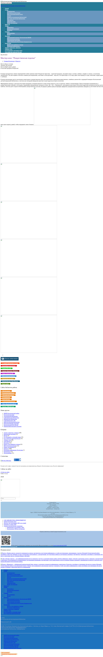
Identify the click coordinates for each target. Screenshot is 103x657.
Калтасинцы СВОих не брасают (16, 529)
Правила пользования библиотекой (16, 17)
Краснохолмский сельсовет (11, 423)
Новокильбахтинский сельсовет (12, 426)
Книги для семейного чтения (15, 44)
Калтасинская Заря (9, 415)
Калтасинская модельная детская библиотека (13, 5)
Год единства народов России (13, 52)
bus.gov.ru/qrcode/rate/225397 (60, 545)
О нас (6, 10)
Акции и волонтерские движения (13, 526)
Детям (6, 26)
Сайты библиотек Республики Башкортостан (19, 42)
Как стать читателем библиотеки (16, 18)
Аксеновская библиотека (11, 416)
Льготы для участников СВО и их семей (15, 523)
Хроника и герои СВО (10, 524)
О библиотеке (11, 11)
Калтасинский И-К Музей (11, 425)
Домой (6, 570)
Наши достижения (12, 23)
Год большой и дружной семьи (12, 437)
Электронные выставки (13, 40)
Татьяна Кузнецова (9, 61)
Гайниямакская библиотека (11, 417)
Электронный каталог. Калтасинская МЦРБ (19, 37)
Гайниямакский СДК (9, 420)
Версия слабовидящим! (11, 358)
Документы (10, 20)
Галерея (7, 31)
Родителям (8, 43)
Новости (18, 61)
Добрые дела (7, 440)
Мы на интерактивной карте (15, 14)
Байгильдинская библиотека (11, 422)
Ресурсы (7, 36)
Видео (5, 435)
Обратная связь (11, 21)
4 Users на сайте (5, 472)
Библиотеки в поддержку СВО (15, 527)
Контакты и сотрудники (13, 13)
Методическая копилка (13, 39)
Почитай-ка (10, 27)
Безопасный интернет (13, 29)
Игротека (6, 443)
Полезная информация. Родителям (13, 450)
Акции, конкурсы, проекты (11, 432)
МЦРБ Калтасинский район (11, 413)
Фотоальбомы (11, 33)
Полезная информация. (13, 607)
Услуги (9, 15)
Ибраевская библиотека (10, 419)
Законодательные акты (10, 521)
